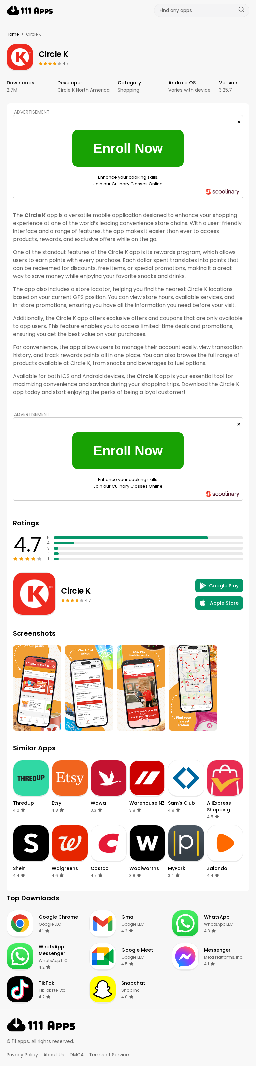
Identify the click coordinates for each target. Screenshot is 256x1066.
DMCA (77, 1054)
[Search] (241, 10)
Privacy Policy (22, 1054)
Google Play (224, 585)
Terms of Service (109, 1054)
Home (13, 34)
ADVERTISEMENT (32, 112)
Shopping (128, 90)
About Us (53, 1054)
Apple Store (224, 603)
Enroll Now (128, 148)
